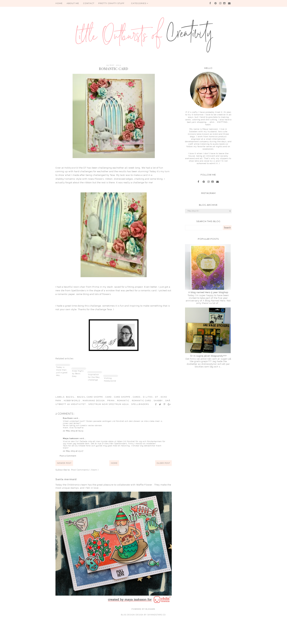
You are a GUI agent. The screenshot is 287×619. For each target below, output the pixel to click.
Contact (88, 3)
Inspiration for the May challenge (94, 377)
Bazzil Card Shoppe (90, 397)
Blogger (150, 609)
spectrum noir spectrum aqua (109, 404)
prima (111, 401)
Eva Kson (68, 418)
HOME (59, 3)
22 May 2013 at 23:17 (73, 451)
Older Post (163, 463)
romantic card (142, 401)
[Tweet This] (160, 404)
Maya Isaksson (71, 438)
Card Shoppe (122, 397)
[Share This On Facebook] (156, 404)
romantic (123, 401)
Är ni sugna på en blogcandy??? (208, 356)
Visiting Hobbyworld (110, 379)
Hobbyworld (71, 168)
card (108, 397)
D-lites (148, 397)
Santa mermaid (66, 479)
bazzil (71, 397)
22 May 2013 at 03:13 (73, 431)
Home (114, 463)
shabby (159, 401)
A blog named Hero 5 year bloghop (208, 292)
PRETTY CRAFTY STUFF (111, 3)
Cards (137, 397)
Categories (139, 3)
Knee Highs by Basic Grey (78, 373)
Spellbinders (140, 404)
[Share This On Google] (169, 404)
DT (157, 397)
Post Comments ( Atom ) (85, 470)
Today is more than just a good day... (61, 371)
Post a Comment (68, 456)
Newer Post (64, 463)
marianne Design (94, 401)
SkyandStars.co (156, 615)
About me (73, 3)
